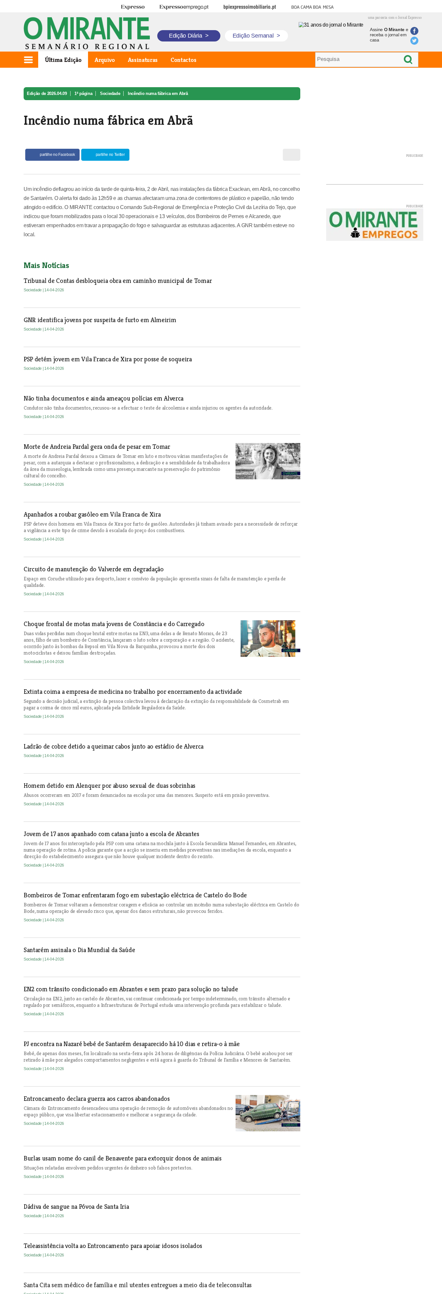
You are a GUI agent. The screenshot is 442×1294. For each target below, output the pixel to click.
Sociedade (110, 93)
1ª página (83, 93)
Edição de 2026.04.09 (47, 93)
